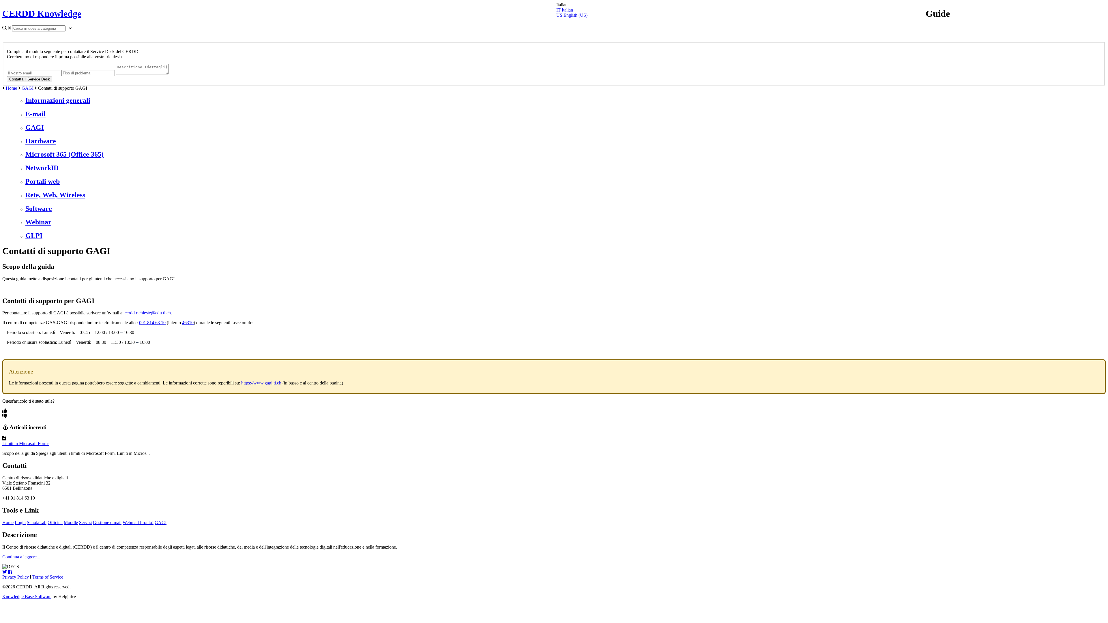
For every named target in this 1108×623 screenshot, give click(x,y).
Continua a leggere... (21, 556)
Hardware (40, 141)
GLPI (33, 235)
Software (38, 208)
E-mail (35, 114)
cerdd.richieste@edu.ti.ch (148, 312)
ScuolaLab (36, 522)
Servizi (85, 522)
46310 (188, 322)
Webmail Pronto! (138, 522)
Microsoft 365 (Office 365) (64, 154)
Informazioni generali (57, 100)
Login (20, 522)
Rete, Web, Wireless (55, 195)
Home (11, 88)
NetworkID (42, 168)
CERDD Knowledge (41, 13)
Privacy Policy (15, 577)
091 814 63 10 (152, 322)
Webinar (38, 222)
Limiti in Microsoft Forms (25, 443)
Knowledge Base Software (26, 596)
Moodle (71, 522)
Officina (55, 522)
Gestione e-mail (107, 522)
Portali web (42, 181)
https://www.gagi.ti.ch (261, 382)
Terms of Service (47, 577)
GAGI (27, 88)
